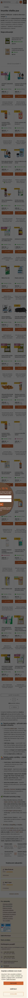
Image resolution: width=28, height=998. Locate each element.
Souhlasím (13, 994)
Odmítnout (13, 989)
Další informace (10, 979)
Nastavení (13, 983)
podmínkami (3, 507)
